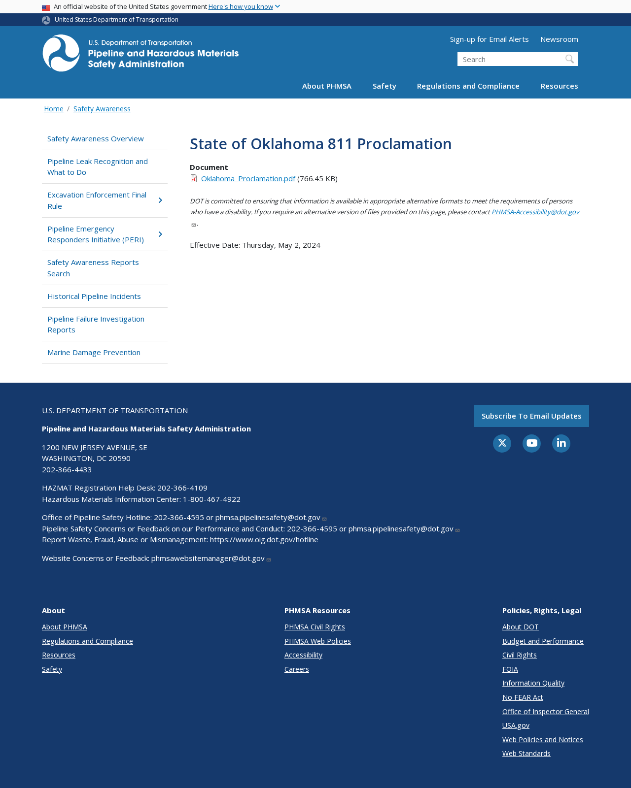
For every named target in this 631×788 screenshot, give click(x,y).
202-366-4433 (67, 469)
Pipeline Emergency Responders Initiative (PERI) (95, 234)
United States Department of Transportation (116, 19)
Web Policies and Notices (542, 739)
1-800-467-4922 (212, 499)
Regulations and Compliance (468, 86)
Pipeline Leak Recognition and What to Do (97, 166)
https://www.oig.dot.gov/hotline (264, 539)
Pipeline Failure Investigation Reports (95, 324)
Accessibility (303, 654)
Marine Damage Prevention (93, 352)
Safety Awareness (102, 108)
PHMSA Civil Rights (314, 626)
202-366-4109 (182, 487)
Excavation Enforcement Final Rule (96, 200)
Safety (384, 86)
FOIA (510, 669)
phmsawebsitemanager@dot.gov (208, 558)
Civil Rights (519, 654)
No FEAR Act (522, 697)
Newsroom (559, 39)
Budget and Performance (543, 641)
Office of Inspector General (545, 711)
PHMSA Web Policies (317, 641)
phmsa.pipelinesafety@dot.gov (267, 517)
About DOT (520, 626)
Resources (559, 86)
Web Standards (526, 753)
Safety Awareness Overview (95, 138)
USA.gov (515, 725)
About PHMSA (326, 86)
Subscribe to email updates (532, 416)
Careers (296, 669)
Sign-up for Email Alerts (489, 39)
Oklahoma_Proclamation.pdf (248, 178)
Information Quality (533, 683)
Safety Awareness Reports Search (93, 267)
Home (54, 108)
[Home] (140, 55)
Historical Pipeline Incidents (94, 296)
